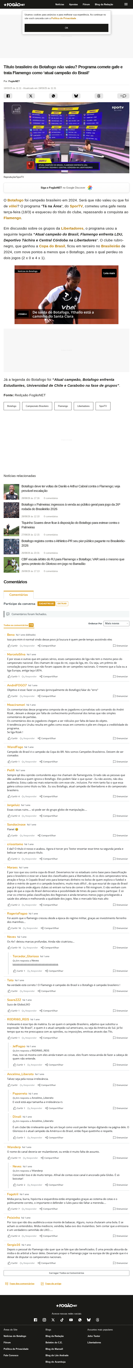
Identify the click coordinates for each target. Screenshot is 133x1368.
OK (66, 28)
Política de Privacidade (64, 18)
